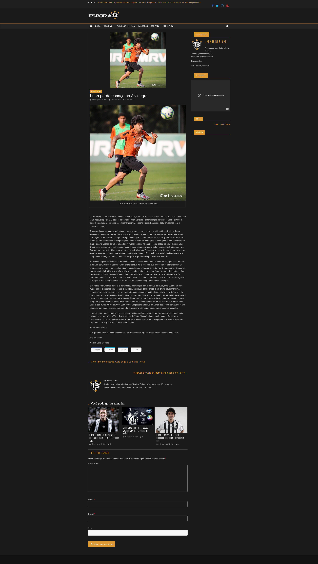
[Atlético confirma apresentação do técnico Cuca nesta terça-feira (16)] (103, 408)
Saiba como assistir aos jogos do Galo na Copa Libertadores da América (137, 431)
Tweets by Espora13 (221, 124)
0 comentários (130, 100)
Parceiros (143, 26)
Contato (155, 26)
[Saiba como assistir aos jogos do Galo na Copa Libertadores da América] (138, 408)
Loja (133, 26)
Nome (91, 500)
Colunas (108, 26)
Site (90, 528)
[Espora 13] (91, 26)
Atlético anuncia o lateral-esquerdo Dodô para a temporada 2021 (170, 438)
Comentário (93, 464)
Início (98, 26)
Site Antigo (168, 26)
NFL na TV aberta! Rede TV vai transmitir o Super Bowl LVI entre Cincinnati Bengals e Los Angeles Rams (138, 2)
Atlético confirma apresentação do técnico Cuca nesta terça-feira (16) (104, 438)
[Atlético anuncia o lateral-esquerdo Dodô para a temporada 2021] (171, 408)
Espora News (95, 91)
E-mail (91, 514)
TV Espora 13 (122, 26)
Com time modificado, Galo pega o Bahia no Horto (116, 361)
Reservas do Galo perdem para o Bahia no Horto (160, 372)
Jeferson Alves (116, 100)
